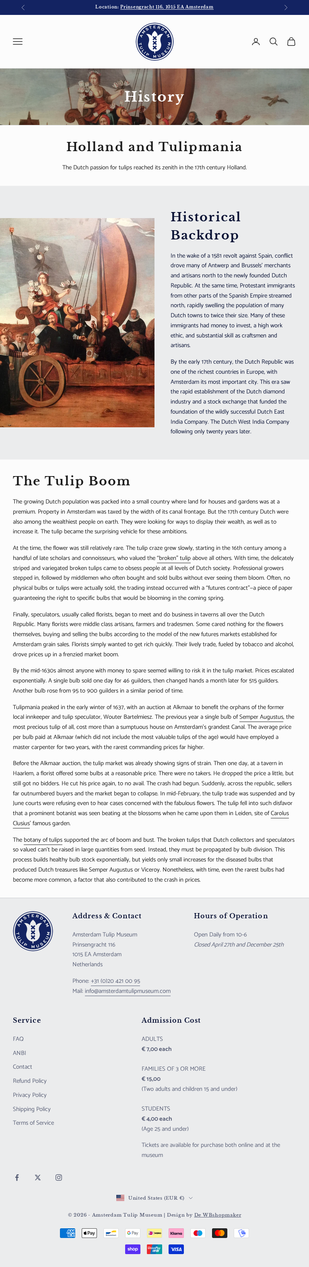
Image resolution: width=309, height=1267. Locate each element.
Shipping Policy (32, 1109)
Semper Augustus (261, 717)
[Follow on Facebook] (17, 1177)
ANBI (19, 1053)
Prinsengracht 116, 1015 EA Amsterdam (166, 7)
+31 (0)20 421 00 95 (115, 981)
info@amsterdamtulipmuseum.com (128, 991)
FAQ (18, 1039)
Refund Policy (30, 1081)
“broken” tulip (174, 558)
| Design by (202, 1215)
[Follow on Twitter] (38, 1177)
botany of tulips (43, 840)
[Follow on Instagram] (59, 1177)
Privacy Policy (30, 1095)
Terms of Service (33, 1123)
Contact (22, 1067)
